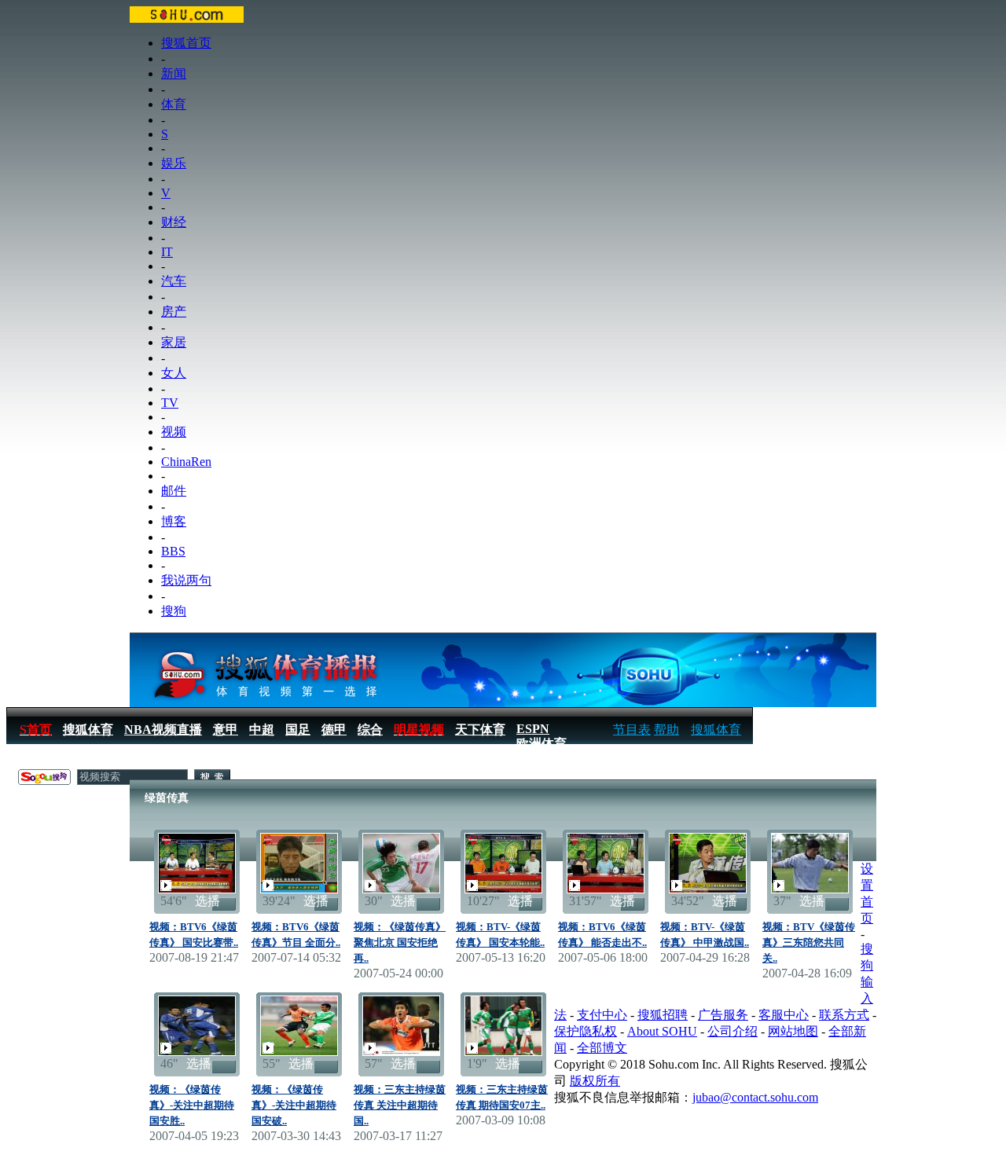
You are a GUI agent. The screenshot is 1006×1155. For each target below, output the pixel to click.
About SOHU (662, 1031)
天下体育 (480, 729)
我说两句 (186, 580)
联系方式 (844, 1014)
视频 (173, 431)
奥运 (119, 760)
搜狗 (173, 611)
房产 (173, 311)
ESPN (532, 728)
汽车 (173, 281)
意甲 (225, 729)
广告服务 (723, 1014)
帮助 (666, 729)
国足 (297, 729)
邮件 (173, 490)
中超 (261, 729)
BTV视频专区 (247, 760)
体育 (173, 104)
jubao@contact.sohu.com (755, 1097)
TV (169, 402)
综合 (370, 729)
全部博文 (602, 1047)
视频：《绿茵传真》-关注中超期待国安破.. (294, 1105)
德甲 (334, 729)
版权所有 (595, 1080)
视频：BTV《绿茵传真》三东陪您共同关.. (808, 942)
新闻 (173, 73)
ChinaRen (186, 461)
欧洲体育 (541, 743)
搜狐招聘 (662, 1014)
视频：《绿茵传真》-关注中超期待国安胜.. (191, 1105)
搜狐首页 (186, 43)
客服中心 (783, 1014)
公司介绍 (732, 1031)
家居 (173, 342)
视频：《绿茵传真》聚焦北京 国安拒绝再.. (400, 942)
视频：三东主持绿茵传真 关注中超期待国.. (400, 1105)
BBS (173, 551)
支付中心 (602, 1014)
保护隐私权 (585, 1031)
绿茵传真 (324, 760)
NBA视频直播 (163, 729)
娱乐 (173, 163)
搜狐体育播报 (56, 760)
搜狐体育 (716, 729)
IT (167, 251)
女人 (173, 373)
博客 (173, 521)
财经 (173, 222)
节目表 (632, 729)
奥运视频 (170, 760)
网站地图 (793, 1031)
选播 (207, 901)
